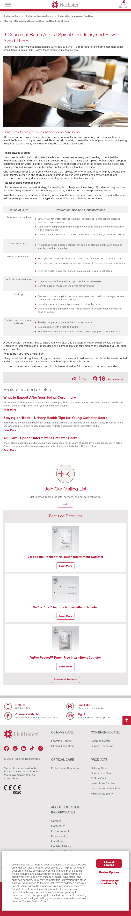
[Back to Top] (126, 720)
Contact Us (58, 825)
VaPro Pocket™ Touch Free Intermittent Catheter (65, 657)
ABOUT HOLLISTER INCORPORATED (65, 809)
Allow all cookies (109, 863)
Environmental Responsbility (60, 833)
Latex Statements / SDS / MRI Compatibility (106, 791)
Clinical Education (62, 745)
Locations (57, 841)
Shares (83, 378)
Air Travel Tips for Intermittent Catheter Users (40, 438)
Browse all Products (65, 679)
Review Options (109, 872)
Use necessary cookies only (109, 882)
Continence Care (11, 16)
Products (99, 759)
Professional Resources (65, 768)
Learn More (65, 565)
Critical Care (98, 778)
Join (65, 504)
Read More (9, 409)
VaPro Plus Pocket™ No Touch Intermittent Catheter (65, 557)
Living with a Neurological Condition (75, 16)
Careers (56, 820)
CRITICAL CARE (62, 759)
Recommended (111, 378)
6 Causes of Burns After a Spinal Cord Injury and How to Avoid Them (36, 21)
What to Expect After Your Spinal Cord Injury (39, 397)
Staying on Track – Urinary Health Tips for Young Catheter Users (55, 417)
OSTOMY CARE (62, 732)
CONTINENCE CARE (105, 732)
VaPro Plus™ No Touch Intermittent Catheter (65, 607)
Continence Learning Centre (39, 16)
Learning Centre (61, 740)
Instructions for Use (103, 783)
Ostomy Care (99, 768)
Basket (123, 5)
